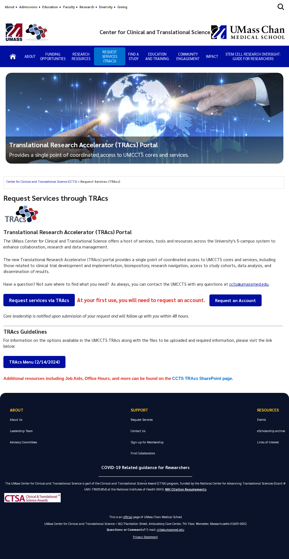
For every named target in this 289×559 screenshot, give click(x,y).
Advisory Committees (23, 442)
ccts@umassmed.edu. (249, 284)
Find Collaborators (143, 453)
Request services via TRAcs (39, 300)
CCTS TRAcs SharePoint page (202, 378)
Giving (122, 7)
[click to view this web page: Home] (12, 56)
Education (50, 7)
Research (87, 7)
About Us (16, 419)
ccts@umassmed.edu (170, 529)
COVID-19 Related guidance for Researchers (145, 467)
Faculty (69, 7)
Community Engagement (188, 56)
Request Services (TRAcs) (109, 56)
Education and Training (157, 56)
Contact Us (138, 431)
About (9, 7)
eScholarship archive (271, 431)
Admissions (28, 7)
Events (261, 419)
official (127, 517)
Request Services (142, 419)
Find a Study (133, 56)
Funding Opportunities (52, 56)
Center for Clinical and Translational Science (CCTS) (42, 181)
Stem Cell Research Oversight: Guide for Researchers (253, 56)
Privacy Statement (145, 537)
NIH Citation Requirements (186, 489)
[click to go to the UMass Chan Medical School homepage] (248, 32)
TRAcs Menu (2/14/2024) (34, 362)
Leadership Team (21, 431)
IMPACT (212, 56)
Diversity (106, 7)
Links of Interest (268, 442)
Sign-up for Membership (147, 442)
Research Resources (81, 56)
